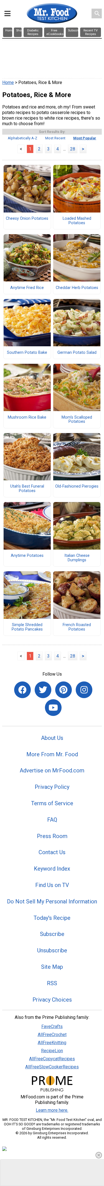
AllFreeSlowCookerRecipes (52, 1066)
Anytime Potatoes (27, 556)
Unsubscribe (52, 950)
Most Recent (55, 138)
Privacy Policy (52, 787)
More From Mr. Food (52, 754)
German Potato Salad (77, 352)
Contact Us (52, 852)
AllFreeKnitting (52, 1042)
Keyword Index (52, 868)
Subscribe (52, 934)
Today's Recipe (52, 918)
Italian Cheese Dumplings (77, 558)
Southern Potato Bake (27, 352)
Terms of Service (52, 803)
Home (8, 82)
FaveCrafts (52, 1026)
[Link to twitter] (43, 689)
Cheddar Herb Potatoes (77, 288)
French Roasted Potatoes (77, 627)
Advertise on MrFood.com (52, 770)
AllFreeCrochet (52, 1034)
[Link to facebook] (22, 689)
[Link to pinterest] (63, 689)
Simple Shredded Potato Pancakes (27, 627)
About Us (52, 738)
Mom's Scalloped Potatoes (77, 419)
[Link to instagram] (84, 689)
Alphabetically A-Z (22, 138)
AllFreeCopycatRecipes (52, 1058)
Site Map (52, 966)
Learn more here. (52, 1110)
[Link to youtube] (53, 707)
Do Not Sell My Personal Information (52, 901)
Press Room (52, 836)
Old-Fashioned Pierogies (76, 486)
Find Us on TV (52, 885)
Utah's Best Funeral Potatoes (27, 488)
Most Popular (84, 138)
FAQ (52, 819)
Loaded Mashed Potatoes (77, 220)
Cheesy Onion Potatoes (27, 218)
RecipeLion (52, 1050)
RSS (52, 983)
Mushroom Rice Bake (27, 417)
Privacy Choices (52, 999)
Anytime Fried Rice (27, 288)
